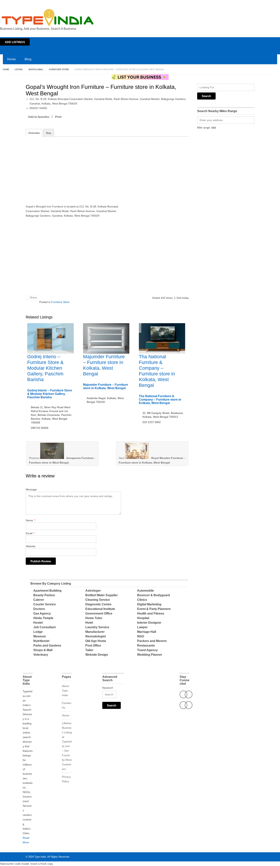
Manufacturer (95, 631)
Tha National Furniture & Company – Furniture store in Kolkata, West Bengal (160, 399)
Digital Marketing (149, 604)
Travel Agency (147, 650)
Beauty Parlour (44, 595)
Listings (253, 3)
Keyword (107, 687)
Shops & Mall (35, 69)
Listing (19, 69)
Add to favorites (38, 116)
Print (58, 116)
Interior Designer (149, 622)
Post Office (93, 645)
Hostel (38, 622)
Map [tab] (48, 132)
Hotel (89, 622)
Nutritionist (41, 641)
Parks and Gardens (47, 645)
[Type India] (47, 17)
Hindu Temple (43, 618)
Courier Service (44, 604)
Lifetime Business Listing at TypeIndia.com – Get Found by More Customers (67, 746)
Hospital (143, 618)
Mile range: (204, 127)
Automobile (145, 590)
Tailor (89, 650)
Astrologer (93, 590)
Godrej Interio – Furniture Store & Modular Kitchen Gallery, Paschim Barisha (45, 368)
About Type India (65, 690)
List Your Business (269, 3)
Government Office (98, 613)
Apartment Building (47, 590)
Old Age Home (95, 641)
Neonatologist (95, 636)
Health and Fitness (150, 613)
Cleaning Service (97, 599)
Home (243, 3)
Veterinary (40, 654)
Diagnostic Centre (98, 604)
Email (30, 533)
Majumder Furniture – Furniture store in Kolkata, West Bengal (105, 386)
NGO (140, 636)
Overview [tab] (34, 132)
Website (30, 546)
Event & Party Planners (154, 609)
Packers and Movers (152, 641)
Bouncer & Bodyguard (153, 595)
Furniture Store (59, 69)
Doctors (39, 609)
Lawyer (142, 627)
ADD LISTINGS (15, 42)
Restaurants (146, 645)
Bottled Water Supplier (101, 595)
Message (31, 489)
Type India (40, 856)
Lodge (38, 631)
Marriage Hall (146, 631)
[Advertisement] (75, 168)
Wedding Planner (149, 654)
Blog (28, 59)
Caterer (38, 599)
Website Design (96, 654)
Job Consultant (44, 627)
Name (30, 520)
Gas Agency (42, 613)
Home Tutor (93, 618)
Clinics (142, 599)
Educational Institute (100, 609)
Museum (39, 636)
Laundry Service (97, 627)
